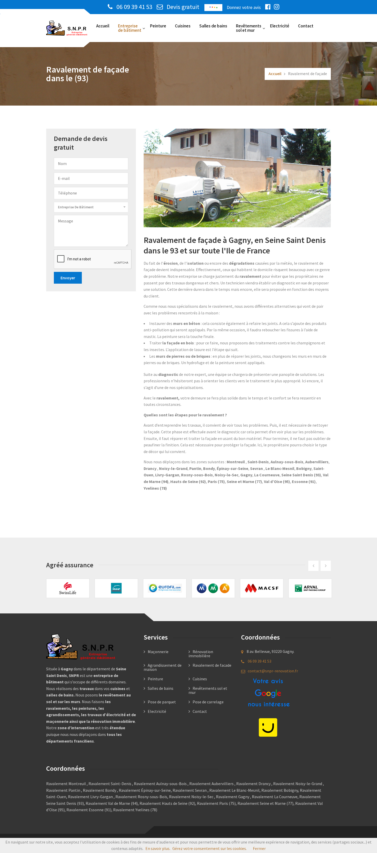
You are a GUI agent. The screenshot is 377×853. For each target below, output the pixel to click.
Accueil (102, 26)
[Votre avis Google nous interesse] (268, 693)
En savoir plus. (157, 848)
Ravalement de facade (212, 665)
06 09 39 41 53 (134, 7)
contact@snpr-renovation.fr (273, 670)
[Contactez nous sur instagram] (278, 7)
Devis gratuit (182, 7)
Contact (305, 26)
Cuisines (183, 26)
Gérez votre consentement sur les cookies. (209, 848)
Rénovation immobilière (200, 653)
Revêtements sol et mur (248, 28)
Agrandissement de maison (163, 667)
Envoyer (68, 277)
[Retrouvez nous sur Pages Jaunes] (268, 726)
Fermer (259, 848)
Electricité (279, 26)
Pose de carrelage (208, 701)
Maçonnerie (158, 651)
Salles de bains (213, 26)
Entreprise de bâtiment (129, 28)
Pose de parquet (162, 701)
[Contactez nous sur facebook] (269, 7)
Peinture (158, 26)
